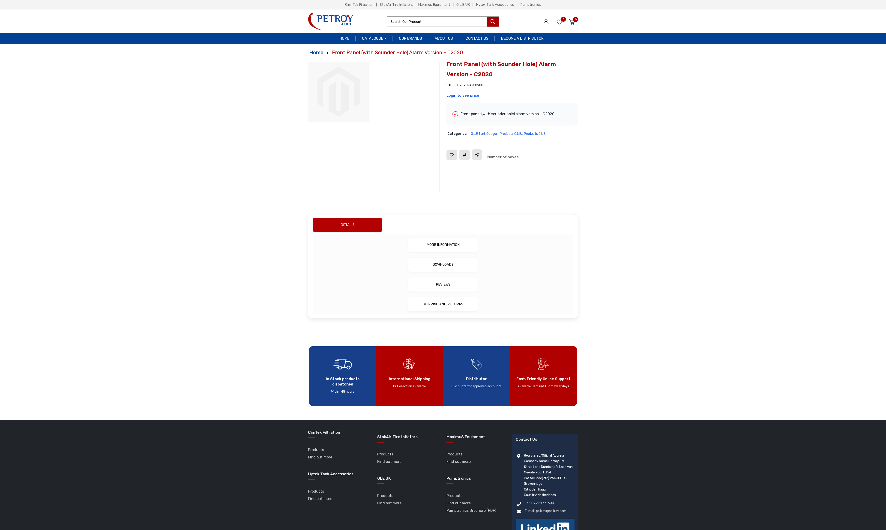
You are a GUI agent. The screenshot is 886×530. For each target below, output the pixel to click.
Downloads (443, 264)
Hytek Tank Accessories (495, 5)
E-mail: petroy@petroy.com (545, 511)
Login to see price (462, 95)
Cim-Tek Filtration (359, 5)
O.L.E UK (463, 5)
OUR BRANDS (410, 38)
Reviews (443, 284)
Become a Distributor (522, 38)
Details (442, 225)
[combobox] (443, 22)
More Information (443, 245)
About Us (444, 38)
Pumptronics (530, 5)
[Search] (493, 22)
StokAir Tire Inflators (396, 5)
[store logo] (330, 21)
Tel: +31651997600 (539, 503)
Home (344, 38)
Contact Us (477, 38)
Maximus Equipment (434, 5)
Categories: (457, 134)
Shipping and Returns (443, 304)
